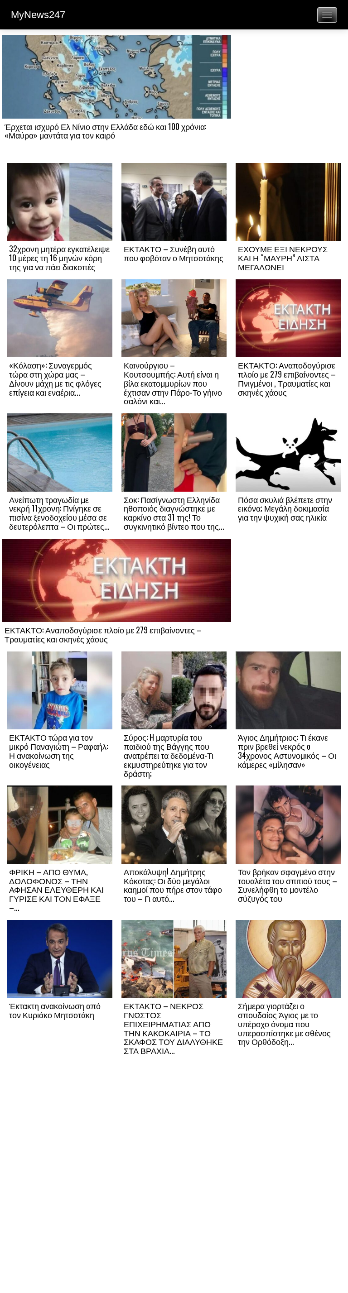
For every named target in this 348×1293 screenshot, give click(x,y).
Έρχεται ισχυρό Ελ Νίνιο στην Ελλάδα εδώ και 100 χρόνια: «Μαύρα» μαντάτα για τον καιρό (105, 130)
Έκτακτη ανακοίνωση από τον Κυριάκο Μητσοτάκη (55, 1010)
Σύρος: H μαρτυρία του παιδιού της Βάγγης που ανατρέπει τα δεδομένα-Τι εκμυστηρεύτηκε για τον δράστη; (168, 755)
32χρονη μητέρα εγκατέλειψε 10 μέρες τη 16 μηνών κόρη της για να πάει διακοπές (59, 258)
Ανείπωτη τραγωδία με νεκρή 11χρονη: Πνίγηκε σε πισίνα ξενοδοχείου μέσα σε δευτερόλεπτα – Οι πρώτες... (59, 512)
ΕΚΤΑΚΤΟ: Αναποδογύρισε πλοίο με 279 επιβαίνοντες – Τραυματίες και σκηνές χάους (103, 634)
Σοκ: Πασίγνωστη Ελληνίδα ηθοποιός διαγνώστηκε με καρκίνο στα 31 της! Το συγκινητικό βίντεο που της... (174, 512)
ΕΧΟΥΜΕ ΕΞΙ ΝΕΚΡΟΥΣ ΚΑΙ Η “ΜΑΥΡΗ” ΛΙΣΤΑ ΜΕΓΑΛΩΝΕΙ (283, 258)
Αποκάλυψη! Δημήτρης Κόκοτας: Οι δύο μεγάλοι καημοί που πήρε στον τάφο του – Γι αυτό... (173, 885)
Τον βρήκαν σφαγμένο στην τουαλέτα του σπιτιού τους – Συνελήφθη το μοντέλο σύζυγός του (287, 885)
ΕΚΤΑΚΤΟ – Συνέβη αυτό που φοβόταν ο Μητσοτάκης (173, 253)
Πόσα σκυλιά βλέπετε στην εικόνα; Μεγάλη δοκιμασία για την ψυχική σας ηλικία (285, 508)
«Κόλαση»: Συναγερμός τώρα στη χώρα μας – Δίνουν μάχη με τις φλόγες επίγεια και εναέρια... (55, 378)
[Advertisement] (288, 98)
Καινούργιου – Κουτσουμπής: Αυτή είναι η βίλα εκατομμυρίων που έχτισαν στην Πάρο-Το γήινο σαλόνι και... (173, 383)
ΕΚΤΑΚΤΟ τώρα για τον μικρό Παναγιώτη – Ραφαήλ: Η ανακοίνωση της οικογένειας (58, 750)
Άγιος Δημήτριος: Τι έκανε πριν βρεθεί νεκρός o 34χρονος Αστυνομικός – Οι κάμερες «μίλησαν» (287, 750)
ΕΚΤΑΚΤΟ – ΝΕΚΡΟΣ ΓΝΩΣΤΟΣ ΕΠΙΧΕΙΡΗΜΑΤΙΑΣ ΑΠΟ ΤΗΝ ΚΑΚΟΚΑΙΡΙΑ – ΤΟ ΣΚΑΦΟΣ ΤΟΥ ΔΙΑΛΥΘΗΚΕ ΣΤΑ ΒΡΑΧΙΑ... (173, 1028)
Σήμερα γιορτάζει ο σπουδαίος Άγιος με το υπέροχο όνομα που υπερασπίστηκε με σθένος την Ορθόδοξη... (284, 1023)
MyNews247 (38, 14)
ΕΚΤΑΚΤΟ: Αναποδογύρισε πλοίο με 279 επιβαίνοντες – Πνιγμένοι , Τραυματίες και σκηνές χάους (287, 378)
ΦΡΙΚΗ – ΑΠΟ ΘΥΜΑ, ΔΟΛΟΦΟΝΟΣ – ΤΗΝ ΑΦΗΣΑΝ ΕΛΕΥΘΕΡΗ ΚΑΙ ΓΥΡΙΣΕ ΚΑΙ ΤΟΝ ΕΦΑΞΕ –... (56, 889)
